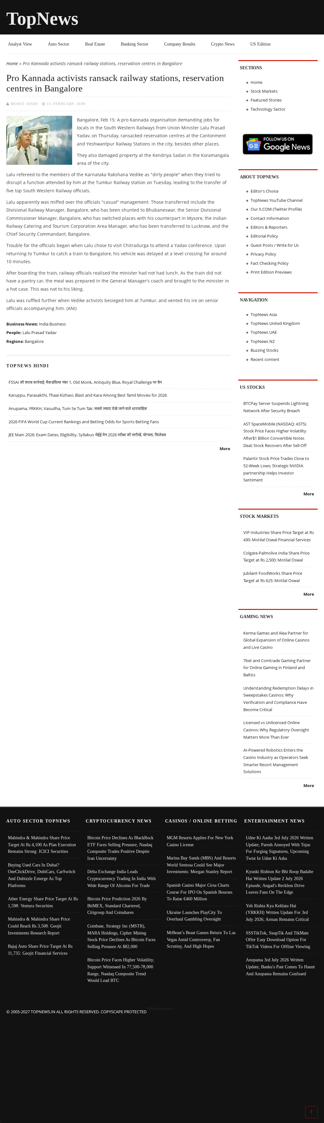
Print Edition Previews (271, 272)
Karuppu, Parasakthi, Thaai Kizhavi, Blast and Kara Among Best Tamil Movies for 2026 (88, 395)
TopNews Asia (264, 314)
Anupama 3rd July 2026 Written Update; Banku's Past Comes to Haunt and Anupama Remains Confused (280, 966)
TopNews (42, 18)
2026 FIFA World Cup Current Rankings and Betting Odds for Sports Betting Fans (84, 422)
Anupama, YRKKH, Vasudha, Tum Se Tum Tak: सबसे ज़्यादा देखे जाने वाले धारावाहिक (78, 408)
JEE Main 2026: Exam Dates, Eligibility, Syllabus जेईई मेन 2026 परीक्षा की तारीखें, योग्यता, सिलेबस (87, 434)
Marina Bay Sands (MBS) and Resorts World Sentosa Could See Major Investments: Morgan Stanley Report (201, 864)
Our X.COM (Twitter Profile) (276, 209)
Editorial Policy (264, 236)
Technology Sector (268, 109)
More (225, 448)
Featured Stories (266, 100)
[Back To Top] (311, 1111)
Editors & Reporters (269, 227)
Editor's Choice (264, 191)
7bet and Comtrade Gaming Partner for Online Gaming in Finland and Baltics (277, 668)
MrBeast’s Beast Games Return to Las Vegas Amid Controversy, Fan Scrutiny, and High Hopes (201, 939)
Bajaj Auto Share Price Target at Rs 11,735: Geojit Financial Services (40, 950)
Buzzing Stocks (264, 350)
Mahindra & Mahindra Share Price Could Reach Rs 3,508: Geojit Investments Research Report (39, 925)
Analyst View (20, 44)
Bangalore (34, 341)
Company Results (179, 44)
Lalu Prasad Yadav (39, 332)
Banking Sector (134, 44)
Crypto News (222, 44)
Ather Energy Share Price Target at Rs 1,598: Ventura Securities (43, 902)
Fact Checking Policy (270, 263)
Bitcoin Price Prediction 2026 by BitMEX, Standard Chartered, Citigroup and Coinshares (117, 905)
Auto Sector (58, 44)
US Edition (260, 44)
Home (12, 63)
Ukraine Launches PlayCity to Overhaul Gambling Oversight (194, 916)
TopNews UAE (264, 332)
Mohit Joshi (24, 104)
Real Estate (95, 44)
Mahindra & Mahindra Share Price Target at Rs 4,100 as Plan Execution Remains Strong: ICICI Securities (42, 844)
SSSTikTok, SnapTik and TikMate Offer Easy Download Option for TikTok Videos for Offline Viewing (278, 939)
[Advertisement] (162, 1059)
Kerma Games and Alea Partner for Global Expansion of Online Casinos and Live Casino (276, 640)
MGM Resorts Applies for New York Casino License (200, 841)
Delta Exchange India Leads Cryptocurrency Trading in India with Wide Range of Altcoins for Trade (121, 878)
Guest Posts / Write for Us (275, 245)
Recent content (265, 359)
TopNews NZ (263, 341)
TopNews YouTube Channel (276, 200)
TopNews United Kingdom (275, 323)
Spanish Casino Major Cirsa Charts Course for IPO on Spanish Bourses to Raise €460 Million (199, 892)
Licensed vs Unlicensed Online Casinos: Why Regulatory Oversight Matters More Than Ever (276, 730)
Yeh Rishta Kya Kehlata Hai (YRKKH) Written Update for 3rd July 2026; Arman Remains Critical (277, 912)
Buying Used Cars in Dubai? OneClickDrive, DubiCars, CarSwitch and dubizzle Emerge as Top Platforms (41, 875)
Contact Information (270, 218)
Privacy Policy (263, 254)
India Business (52, 324)
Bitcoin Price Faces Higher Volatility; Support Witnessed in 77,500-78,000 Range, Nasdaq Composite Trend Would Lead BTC (120, 970)
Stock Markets (264, 91)
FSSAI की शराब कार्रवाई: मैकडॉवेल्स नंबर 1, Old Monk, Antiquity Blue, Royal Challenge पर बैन (85, 382)
